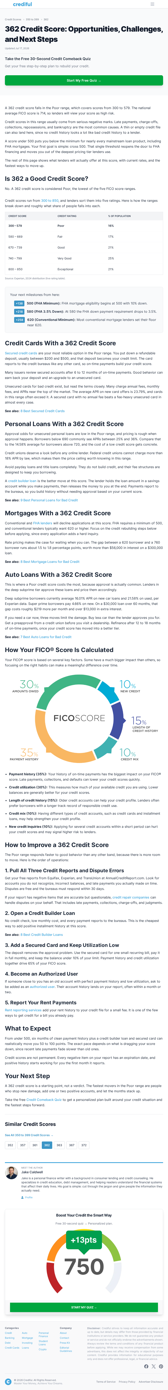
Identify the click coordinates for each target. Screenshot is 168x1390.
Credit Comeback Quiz (44, 1100)
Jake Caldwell (32, 1172)
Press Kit (65, 1342)
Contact (64, 1337)
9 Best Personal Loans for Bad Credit (49, 500)
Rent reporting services (23, 1010)
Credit (8, 1332)
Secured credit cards (21, 353)
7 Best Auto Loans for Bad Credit (46, 637)
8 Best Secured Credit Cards (42, 411)
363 (59, 1145)
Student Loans (43, 1343)
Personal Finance (44, 1334)
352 (10, 1145)
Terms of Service (106, 1381)
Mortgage (27, 1337)
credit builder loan (22, 481)
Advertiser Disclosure (151, 1381)
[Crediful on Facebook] (146, 1366)
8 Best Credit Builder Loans (41, 935)
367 (71, 1145)
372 (84, 1145)
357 (22, 1145)
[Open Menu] (152, 4)
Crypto (43, 1349)
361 (34, 1145)
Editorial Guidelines (66, 1349)
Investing (27, 1342)
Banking (9, 1337)
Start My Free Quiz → (84, 80)
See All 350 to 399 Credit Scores (29, 1135)
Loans (25, 1347)
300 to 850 (49, 200)
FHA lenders (42, 523)
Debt (7, 1342)
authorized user (42, 987)
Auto (24, 1332)
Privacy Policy (127, 1381)
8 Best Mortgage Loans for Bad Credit (49, 562)
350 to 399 (33, 19)
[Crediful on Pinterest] (161, 1366)
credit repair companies (130, 897)
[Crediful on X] (154, 1366)
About (63, 1332)
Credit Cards (12, 1347)
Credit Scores (13, 19)
